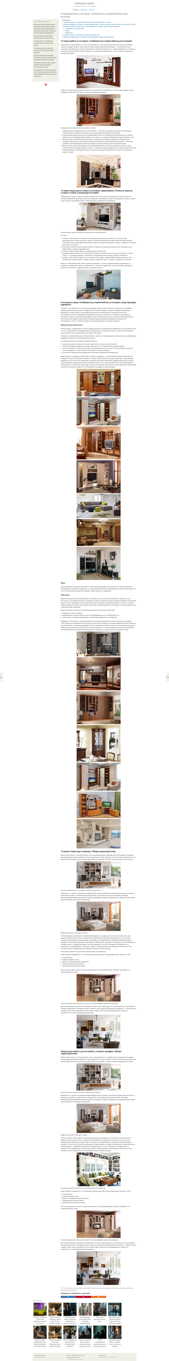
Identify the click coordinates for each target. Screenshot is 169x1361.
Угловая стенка (115, 1288)
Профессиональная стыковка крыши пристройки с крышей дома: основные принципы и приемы (45, 57)
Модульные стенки (77, 1288)
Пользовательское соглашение (78, 1355)
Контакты (69, 1355)
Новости (84, 9)
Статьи (91, 9)
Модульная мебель (72, 1290)
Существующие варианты (105, 1288)
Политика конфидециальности (73, 1357)
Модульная (69, 33)
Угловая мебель (69, 1288)
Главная (76, 9)
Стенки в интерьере (94, 1288)
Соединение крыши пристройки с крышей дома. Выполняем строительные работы (45, 65)
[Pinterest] (83, 1297)
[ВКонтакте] (68, 1297)
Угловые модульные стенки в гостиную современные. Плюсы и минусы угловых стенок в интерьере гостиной (99, 24)
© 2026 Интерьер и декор (39, 1355)
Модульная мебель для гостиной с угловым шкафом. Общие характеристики (89, 37)
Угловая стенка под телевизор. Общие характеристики (81, 35)
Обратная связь (102, 1355)
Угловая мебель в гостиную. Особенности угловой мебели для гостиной (87, 22)
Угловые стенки (86, 1288)
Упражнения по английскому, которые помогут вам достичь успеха (43, 43)
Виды (67, 31)
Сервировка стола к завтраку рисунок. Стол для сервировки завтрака (44, 50)
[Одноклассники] (98, 1297)
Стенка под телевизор (124, 1288)
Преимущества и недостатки (74, 28)
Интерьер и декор (84, 3)
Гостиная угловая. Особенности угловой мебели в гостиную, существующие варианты (92, 26)
